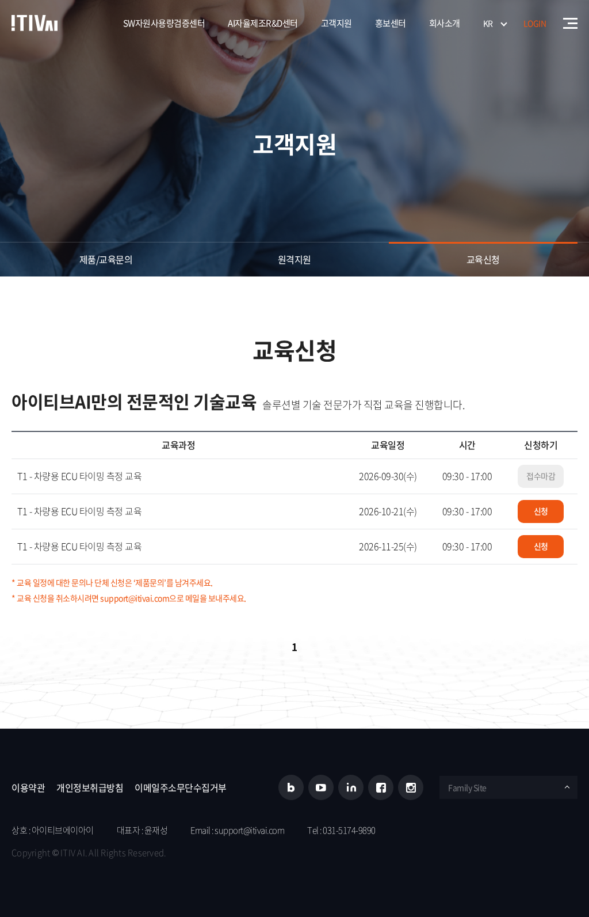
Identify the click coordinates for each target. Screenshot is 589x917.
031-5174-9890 (349, 830)
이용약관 (28, 787)
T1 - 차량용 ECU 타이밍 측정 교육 (79, 476)
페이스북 (380, 787)
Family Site (467, 787)
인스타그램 (410, 787)
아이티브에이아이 (35, 23)
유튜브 (321, 787)
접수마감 (540, 476)
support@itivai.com (249, 830)
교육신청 (483, 259)
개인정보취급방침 (89, 787)
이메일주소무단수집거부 (181, 787)
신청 (541, 511)
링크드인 (351, 787)
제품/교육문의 (106, 259)
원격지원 (294, 259)
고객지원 (336, 23)
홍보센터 (390, 23)
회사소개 (444, 23)
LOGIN (534, 23)
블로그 (291, 787)
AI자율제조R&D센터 (263, 23)
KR (488, 23)
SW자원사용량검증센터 (164, 23)
